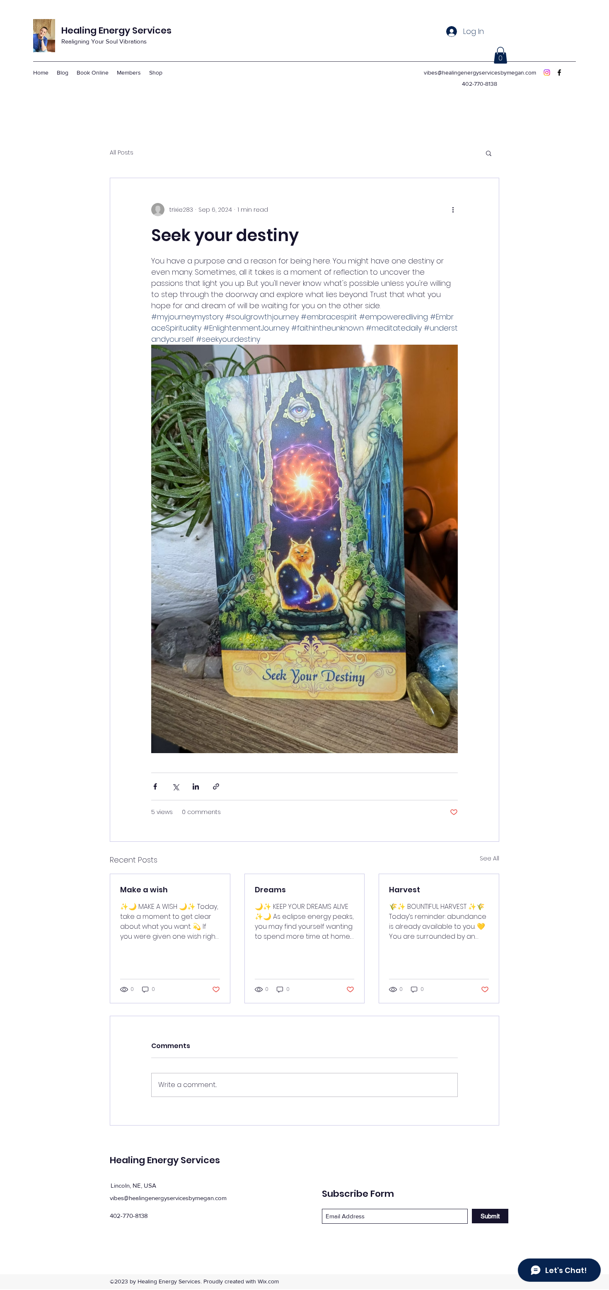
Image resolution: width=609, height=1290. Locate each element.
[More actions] (453, 210)
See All (489, 858)
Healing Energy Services (116, 30)
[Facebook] (559, 72)
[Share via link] (216, 786)
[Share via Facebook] (155, 786)
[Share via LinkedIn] (196, 786)
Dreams (270, 889)
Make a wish (144, 889)
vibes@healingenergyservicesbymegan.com (480, 72)
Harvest (404, 889)
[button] (500, 55)
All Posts (121, 153)
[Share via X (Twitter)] (175, 786)
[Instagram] (547, 72)
